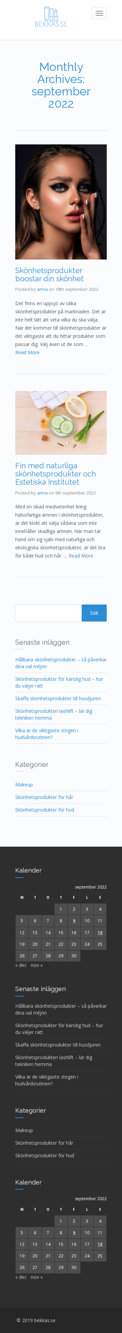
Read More (27, 352)
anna (42, 289)
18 (100, 933)
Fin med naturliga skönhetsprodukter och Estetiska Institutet (55, 473)
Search (94, 613)
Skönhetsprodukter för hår (44, 797)
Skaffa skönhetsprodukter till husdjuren (58, 698)
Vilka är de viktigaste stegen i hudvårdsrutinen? (46, 733)
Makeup (24, 784)
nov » (37, 965)
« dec (21, 965)
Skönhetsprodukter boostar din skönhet (49, 274)
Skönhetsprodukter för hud (44, 809)
